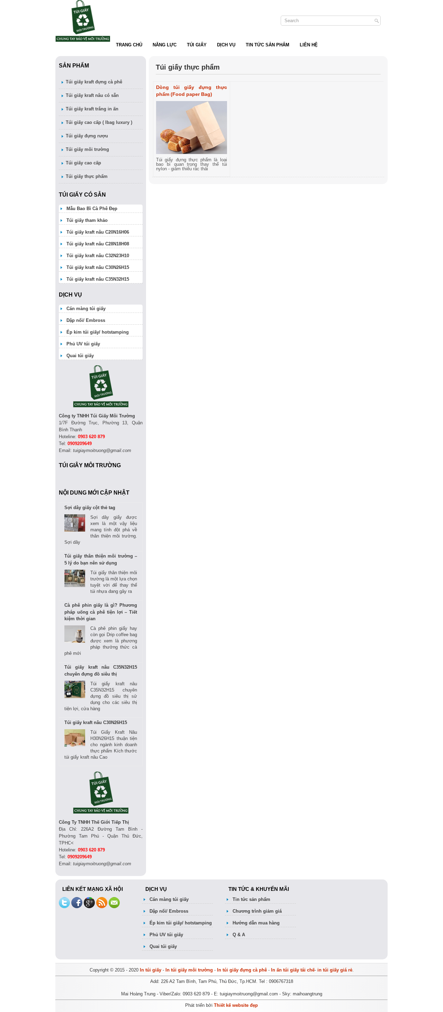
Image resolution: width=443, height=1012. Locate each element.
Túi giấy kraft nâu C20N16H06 (97, 232)
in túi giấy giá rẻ (334, 970)
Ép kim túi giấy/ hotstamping (97, 332)
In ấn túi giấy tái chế (293, 970)
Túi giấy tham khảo (87, 220)
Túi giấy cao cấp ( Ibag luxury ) (99, 122)
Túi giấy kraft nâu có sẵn (92, 95)
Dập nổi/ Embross (85, 320)
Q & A (239, 934)
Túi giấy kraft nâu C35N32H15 (97, 279)
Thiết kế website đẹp (236, 1005)
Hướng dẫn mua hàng (256, 922)
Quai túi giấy (80, 355)
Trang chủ (129, 44)
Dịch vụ (226, 44)
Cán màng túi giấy (86, 308)
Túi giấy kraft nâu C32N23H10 (97, 255)
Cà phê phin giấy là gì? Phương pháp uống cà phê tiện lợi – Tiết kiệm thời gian (100, 612)
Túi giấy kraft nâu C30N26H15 (97, 267)
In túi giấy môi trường (189, 970)
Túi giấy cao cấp (83, 162)
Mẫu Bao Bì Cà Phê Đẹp (91, 208)
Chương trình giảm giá (257, 911)
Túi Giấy (197, 44)
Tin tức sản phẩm (267, 44)
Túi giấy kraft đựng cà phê (94, 81)
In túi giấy (150, 970)
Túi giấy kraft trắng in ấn (92, 108)
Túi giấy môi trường (87, 149)
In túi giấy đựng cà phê (242, 970)
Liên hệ (309, 44)
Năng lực (165, 44)
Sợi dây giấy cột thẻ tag (89, 507)
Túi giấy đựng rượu (87, 135)
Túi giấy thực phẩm (87, 176)
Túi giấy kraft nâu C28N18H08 (97, 243)
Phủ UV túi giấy (83, 343)
